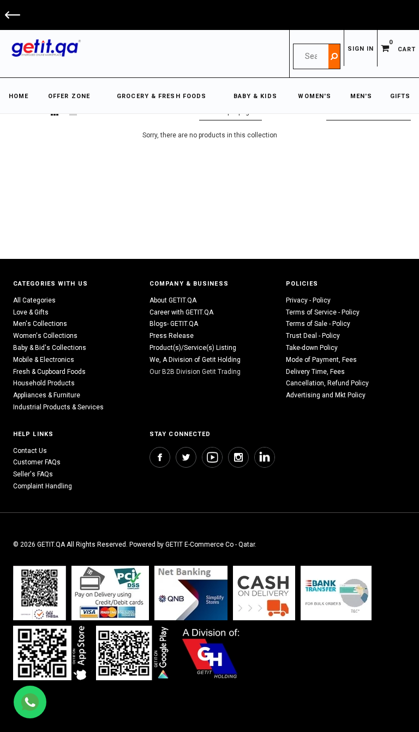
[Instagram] (238, 457)
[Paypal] (39, 593)
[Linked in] (264, 457)
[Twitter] (186, 457)
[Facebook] (160, 457)
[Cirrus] (211, 653)
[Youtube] (212, 457)
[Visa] (110, 593)
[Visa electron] (336, 593)
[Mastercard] (191, 593)
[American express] (264, 593)
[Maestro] (52, 653)
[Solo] (133, 653)
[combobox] (311, 56)
